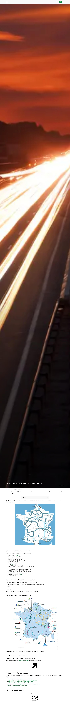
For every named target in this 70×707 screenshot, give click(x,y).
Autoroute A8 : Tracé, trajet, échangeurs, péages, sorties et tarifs (20, 681)
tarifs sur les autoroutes (24, 660)
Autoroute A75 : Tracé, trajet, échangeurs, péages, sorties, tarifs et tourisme (22, 680)
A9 (19, 555)
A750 (21, 574)
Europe (59, 485)
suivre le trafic (17, 693)
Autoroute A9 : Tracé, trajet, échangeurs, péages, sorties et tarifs (20, 682)
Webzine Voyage (12, 1)
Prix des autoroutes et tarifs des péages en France (17, 685)
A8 (17, 555)
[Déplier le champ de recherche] (60, 2)
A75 (12, 564)
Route (7, 485)
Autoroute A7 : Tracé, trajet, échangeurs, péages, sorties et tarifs (20, 678)
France (62, 485)
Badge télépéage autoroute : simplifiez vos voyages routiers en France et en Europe (24, 684)
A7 (16, 555)
